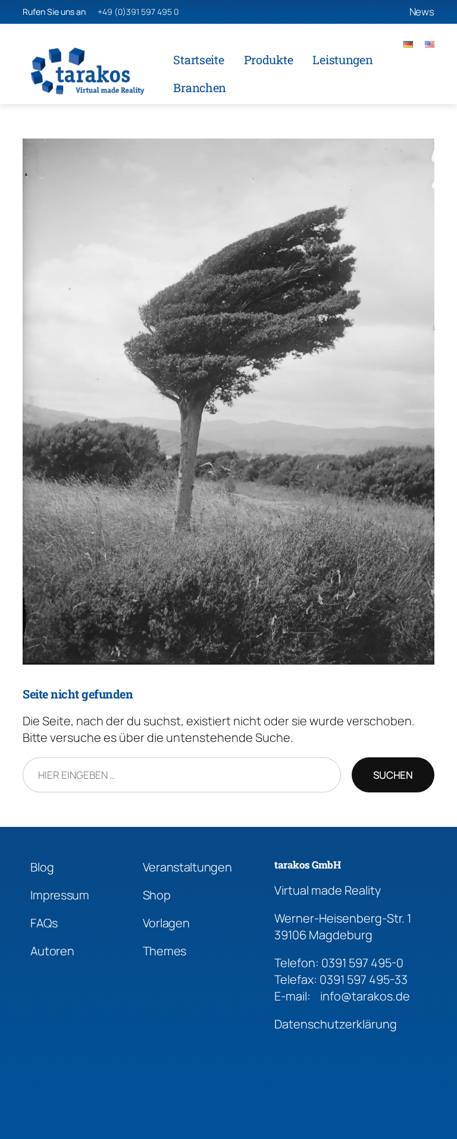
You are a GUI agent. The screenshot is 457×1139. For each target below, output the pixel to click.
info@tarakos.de (365, 996)
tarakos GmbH (307, 864)
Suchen (393, 775)
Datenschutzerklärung (335, 1024)
